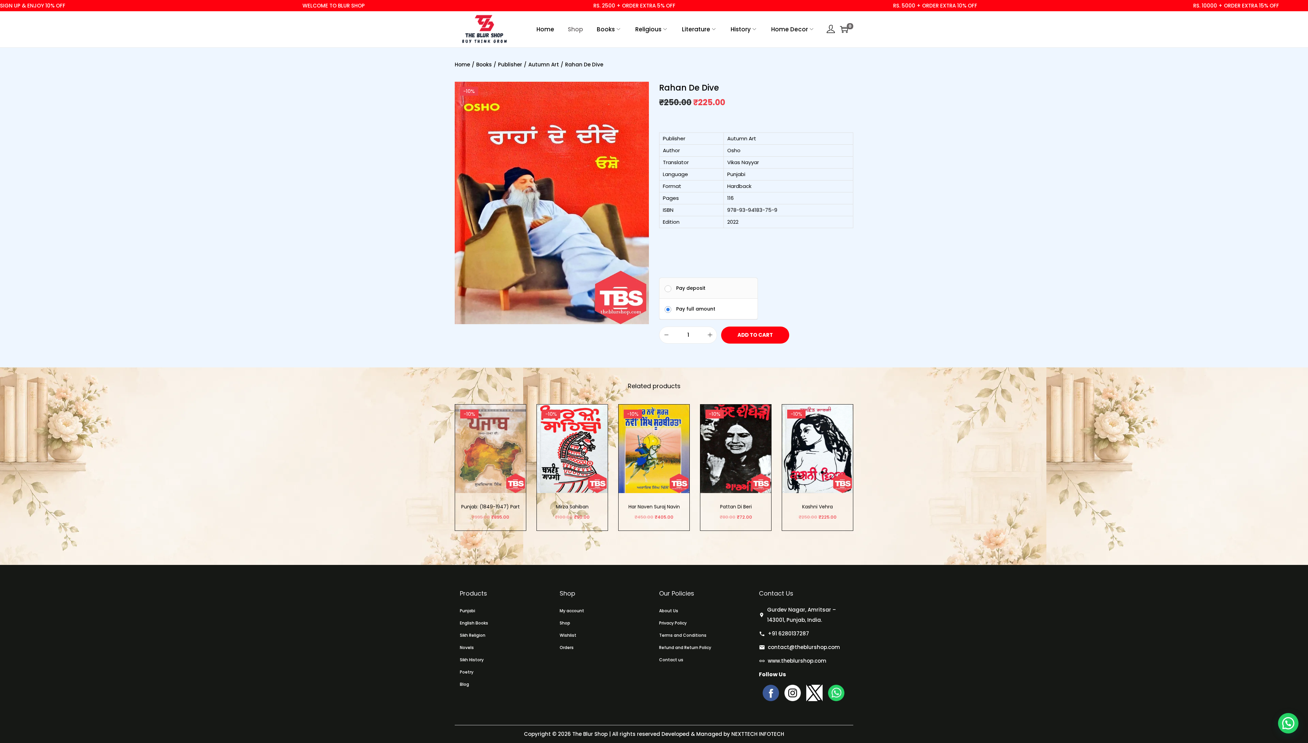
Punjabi (467, 611)
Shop (565, 623)
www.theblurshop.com (797, 660)
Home (462, 64)
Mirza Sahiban (572, 506)
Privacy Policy (673, 623)
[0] (844, 29)
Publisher (510, 64)
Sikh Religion (472, 635)
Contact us (671, 660)
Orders (567, 647)
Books (484, 64)
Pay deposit (690, 288)
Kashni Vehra (817, 506)
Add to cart (755, 334)
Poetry (466, 672)
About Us (668, 611)
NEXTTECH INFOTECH (757, 734)
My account (572, 611)
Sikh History (472, 660)
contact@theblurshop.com (804, 647)
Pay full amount (695, 308)
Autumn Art (543, 64)
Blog (464, 684)
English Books (474, 623)
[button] (1288, 723)
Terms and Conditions (682, 635)
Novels (467, 647)
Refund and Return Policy (685, 647)
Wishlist (568, 635)
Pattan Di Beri (736, 506)
